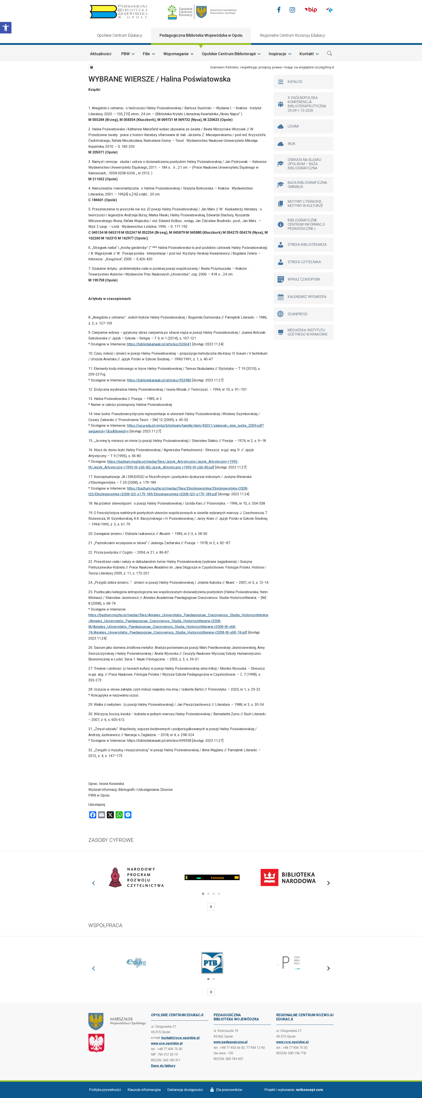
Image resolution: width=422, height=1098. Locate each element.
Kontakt (307, 53)
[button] (5, 27)
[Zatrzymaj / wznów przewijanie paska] (91, 67)
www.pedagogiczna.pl (230, 1042)
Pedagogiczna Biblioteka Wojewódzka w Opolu (201, 35)
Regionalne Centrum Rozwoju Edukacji (292, 35)
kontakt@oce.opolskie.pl (180, 1038)
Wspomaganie (176, 53)
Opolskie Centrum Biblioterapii (229, 53)
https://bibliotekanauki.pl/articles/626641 (158, 344)
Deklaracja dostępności (185, 1090)
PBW (125, 53)
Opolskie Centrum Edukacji (119, 35)
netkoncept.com (309, 1090)
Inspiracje (277, 53)
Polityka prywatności (105, 1090)
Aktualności (100, 53)
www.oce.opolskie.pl (167, 1043)
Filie (146, 53)
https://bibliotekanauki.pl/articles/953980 (159, 380)
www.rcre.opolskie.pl (292, 1042)
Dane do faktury (163, 1066)
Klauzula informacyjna (144, 1090)
